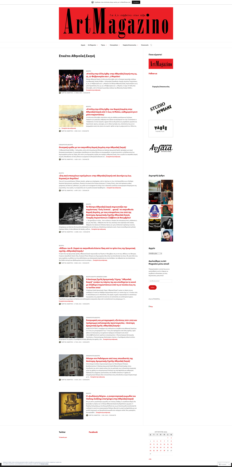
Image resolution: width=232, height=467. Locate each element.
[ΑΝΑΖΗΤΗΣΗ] (151, 45)
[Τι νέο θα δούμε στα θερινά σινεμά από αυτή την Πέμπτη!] (155, 186)
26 (157, 450)
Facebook (93, 432)
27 (160, 450)
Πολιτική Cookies (44, 463)
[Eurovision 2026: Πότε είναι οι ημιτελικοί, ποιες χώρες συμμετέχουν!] (167, 186)
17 (150, 447)
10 (150, 444)
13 (160, 444)
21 (164, 447)
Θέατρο (88, 71)
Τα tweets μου (63, 437)
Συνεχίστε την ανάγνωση (93, 90)
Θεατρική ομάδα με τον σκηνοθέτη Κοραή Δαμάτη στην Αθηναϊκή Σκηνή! (92, 147)
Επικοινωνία (144, 45)
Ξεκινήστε (136, 2)
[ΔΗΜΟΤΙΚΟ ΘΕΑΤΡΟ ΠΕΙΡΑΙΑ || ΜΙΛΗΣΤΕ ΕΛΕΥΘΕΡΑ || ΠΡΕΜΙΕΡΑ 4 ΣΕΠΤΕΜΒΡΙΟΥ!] (167, 198)
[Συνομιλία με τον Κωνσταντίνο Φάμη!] (167, 235)
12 (157, 444)
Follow (152, 287)
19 (157, 447)
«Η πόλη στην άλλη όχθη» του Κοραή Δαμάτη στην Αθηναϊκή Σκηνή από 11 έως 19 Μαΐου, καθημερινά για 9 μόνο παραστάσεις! (111, 112)
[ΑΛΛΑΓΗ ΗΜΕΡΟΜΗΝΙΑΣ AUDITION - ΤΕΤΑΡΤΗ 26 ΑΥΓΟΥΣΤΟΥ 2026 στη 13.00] (155, 225)
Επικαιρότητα (114, 45)
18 (154, 447)
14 (164, 444)
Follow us (153, 73)
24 (150, 450)
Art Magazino (92, 45)
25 (154, 450)
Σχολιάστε (86, 93)
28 (164, 450)
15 (167, 444)
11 (154, 444)
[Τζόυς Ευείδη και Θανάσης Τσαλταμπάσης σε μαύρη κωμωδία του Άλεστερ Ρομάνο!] (155, 198)
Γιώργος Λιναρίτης (67, 93)
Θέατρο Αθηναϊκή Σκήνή (99, 276)
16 (171, 444)
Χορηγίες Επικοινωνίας (129, 45)
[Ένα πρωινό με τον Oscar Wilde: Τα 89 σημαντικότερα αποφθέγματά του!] (167, 223)
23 (171, 447)
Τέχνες (103, 45)
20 (160, 447)
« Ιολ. (150, 459)
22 (167, 447)
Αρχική (83, 45)
